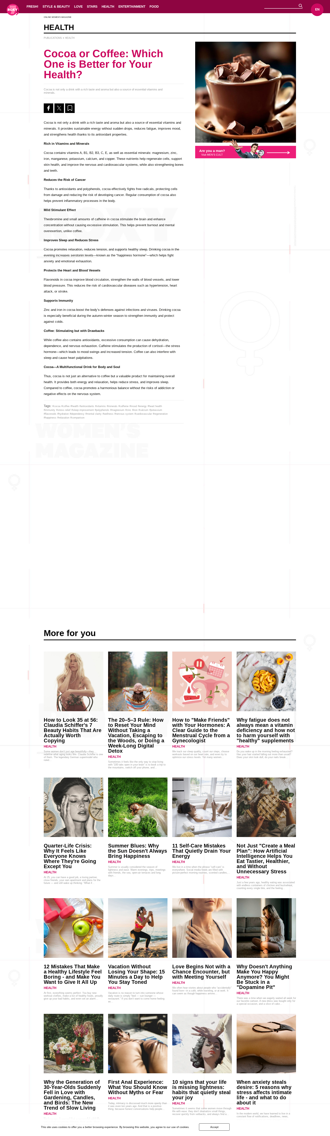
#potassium (155, 410)
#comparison (77, 417)
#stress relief (63, 410)
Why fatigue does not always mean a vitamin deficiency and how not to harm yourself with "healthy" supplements (266, 730)
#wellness (108, 413)
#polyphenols (102, 410)
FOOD (154, 6)
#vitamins (100, 406)
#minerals (112, 406)
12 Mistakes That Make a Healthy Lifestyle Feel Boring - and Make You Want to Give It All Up (73, 974)
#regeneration (160, 413)
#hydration (63, 413)
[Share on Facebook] (48, 108)
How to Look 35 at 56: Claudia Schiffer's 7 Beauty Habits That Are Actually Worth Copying (72, 730)
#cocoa (56, 406)
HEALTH (108, 6)
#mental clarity (93, 413)
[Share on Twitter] (59, 108)
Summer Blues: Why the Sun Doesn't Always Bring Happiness (137, 851)
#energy (142, 406)
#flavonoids (50, 413)
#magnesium (117, 410)
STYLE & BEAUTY (56, 6)
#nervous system (123, 413)
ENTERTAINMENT (131, 6)
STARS (92, 6)
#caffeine (123, 406)
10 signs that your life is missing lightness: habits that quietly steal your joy (201, 1089)
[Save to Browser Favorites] (70, 108)
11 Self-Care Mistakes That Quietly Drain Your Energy (201, 851)
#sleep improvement (82, 410)
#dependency (77, 413)
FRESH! (32, 6)
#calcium (143, 410)
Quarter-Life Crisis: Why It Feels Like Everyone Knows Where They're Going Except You (70, 856)
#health (74, 406)
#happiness (50, 417)
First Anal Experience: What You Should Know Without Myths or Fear (137, 1087)
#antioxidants (86, 406)
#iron (135, 410)
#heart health (155, 406)
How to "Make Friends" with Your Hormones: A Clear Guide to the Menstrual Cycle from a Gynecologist (201, 730)
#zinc (128, 410)
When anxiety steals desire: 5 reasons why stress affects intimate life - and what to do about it (264, 1092)
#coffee (65, 406)
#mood (133, 406)
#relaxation (63, 417)
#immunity (49, 410)
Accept (214, 1127)
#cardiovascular (143, 413)
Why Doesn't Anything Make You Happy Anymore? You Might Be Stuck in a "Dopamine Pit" (264, 977)
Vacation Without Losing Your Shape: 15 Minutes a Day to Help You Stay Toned (136, 974)
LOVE (78, 6)
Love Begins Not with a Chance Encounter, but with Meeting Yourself (201, 972)
